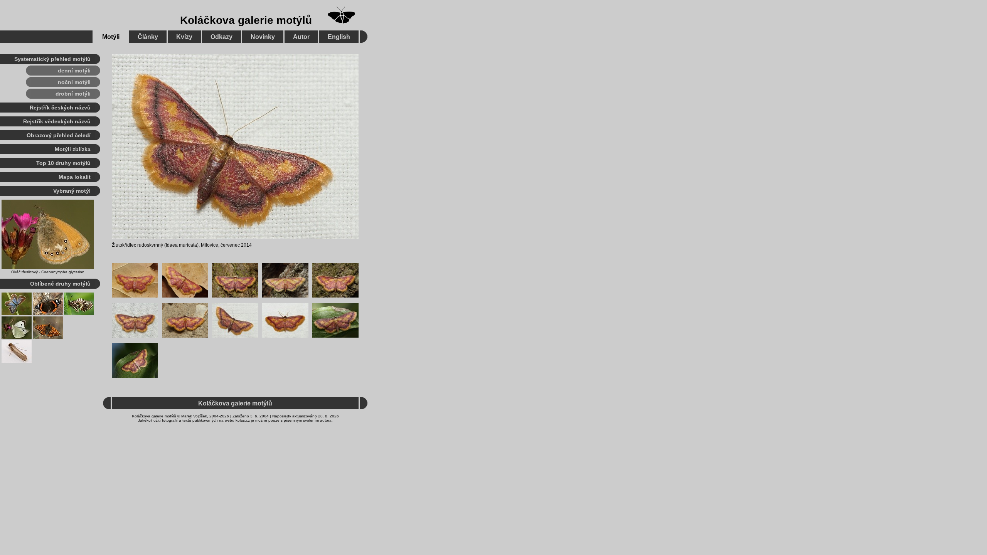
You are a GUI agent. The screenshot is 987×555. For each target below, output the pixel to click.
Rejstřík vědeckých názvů (57, 121)
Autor (301, 37)
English (339, 37)
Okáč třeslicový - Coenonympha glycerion (47, 272)
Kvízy (184, 37)
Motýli (111, 37)
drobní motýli (73, 94)
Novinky (263, 37)
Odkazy (221, 37)
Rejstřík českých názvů (60, 107)
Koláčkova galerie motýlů (246, 20)
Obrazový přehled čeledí (59, 135)
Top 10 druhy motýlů (63, 163)
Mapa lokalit (75, 177)
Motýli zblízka (73, 149)
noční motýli (74, 82)
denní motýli (74, 70)
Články (148, 37)
